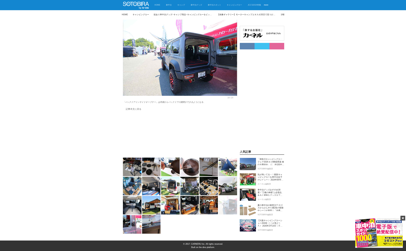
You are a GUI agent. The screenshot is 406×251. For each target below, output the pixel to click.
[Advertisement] (180, 135)
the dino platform (206, 247)
